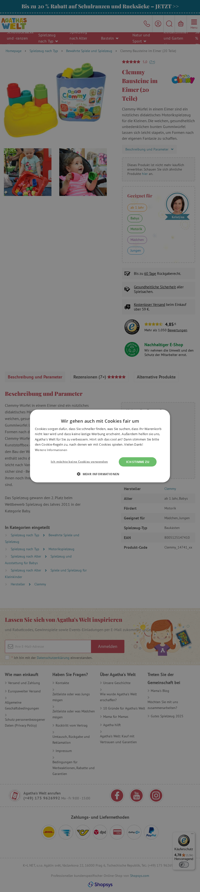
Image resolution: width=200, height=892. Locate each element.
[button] (100, 474)
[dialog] (100, 446)
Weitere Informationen (51, 450)
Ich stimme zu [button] (137, 462)
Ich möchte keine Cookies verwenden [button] (79, 462)
